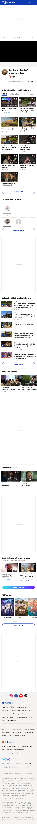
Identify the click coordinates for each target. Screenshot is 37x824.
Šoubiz (13, 707)
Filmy (32, 767)
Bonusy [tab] (24, 94)
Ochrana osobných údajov (10, 753)
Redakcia (24, 753)
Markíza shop (29, 732)
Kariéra (31, 710)
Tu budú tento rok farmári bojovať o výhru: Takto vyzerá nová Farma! (24, 316)
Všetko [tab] (4, 94)
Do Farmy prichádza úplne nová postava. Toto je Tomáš (9, 147)
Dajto (9, 729)
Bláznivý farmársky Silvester (8, 166)
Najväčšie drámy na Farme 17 (27, 166)
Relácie (3, 38)
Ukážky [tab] (32, 94)
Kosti (3, 483)
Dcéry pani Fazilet (27, 483)
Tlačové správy (15, 710)
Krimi (14, 729)
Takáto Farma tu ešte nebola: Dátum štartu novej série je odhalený (24, 345)
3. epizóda (26, 485)
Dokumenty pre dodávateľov (21, 714)
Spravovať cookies (19, 735)
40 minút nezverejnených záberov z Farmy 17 (26, 147)
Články (16, 302)
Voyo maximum (7, 764)
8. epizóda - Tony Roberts (8, 577)
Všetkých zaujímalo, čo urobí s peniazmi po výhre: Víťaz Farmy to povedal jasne (25, 356)
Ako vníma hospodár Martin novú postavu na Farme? (27, 110)
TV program (6, 707)
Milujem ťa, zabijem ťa (8, 574)
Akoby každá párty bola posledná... (8, 184)
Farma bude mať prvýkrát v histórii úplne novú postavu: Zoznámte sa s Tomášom (23, 335)
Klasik (19, 729)
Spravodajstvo (30, 764)
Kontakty (5, 746)
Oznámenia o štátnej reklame (23, 717)
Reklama (24, 710)
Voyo (9, 112)
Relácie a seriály (22, 707)
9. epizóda (5, 485)
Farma (8, 38)
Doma (4, 729)
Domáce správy (14, 746)
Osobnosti (5, 710)
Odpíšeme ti (6, 732)
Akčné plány (6, 714)
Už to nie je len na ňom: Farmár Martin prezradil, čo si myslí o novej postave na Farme (24, 305)
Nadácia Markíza (29, 729)
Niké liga (5, 767)
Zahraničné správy (27, 746)
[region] (18, 95)
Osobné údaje (6, 735)
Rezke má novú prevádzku (11, 389)
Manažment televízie (9, 720)
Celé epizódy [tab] (14, 94)
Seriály (27, 767)
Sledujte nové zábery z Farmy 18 (27, 129)
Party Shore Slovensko (28, 387)
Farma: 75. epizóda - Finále (9, 109)
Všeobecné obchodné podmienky (13, 750)
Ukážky (14, 38)
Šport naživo (13, 767)
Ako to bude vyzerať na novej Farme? (9, 129)
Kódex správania (7, 717)
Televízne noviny (19, 764)
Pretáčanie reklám (17, 732)
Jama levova (5, 387)
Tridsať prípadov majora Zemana (26, 574)
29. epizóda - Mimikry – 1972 (27, 578)
